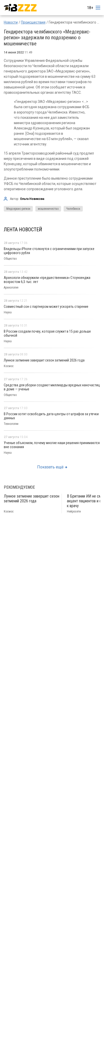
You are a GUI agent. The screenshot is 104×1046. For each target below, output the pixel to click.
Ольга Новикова (32, 199)
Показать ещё (50, 467)
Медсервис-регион (18, 209)
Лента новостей (23, 229)
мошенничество (48, 209)
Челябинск (73, 209)
